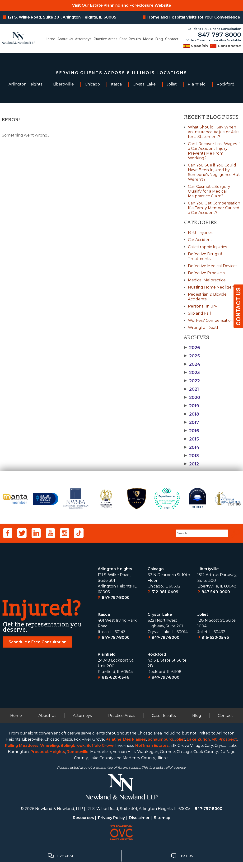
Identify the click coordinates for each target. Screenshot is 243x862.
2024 (192, 364)
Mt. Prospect (224, 739)
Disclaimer (139, 817)
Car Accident (200, 239)
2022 (192, 381)
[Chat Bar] (121, 856)
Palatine (114, 739)
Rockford (157, 654)
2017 (191, 422)
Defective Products (206, 273)
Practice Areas (105, 39)
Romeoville (78, 751)
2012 (191, 464)
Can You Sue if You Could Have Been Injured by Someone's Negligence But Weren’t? (214, 172)
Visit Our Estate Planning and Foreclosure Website (121, 5)
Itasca (104, 614)
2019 (191, 405)
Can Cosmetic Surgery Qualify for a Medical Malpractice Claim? (209, 191)
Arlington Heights (115, 569)
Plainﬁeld (107, 654)
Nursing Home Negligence (213, 287)
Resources (83, 817)
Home (50, 39)
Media (148, 39)
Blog (159, 39)
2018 (191, 414)
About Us (65, 39)
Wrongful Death (204, 327)
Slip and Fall (199, 313)
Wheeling (49, 745)
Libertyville (208, 569)
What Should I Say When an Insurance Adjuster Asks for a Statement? (213, 132)
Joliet (202, 614)
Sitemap (162, 817)
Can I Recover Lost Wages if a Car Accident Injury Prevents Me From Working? (214, 151)
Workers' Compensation (210, 320)
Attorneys (83, 39)
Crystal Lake (160, 614)
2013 (191, 455)
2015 (191, 439)
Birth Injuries (200, 232)
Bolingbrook (73, 745)
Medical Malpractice (207, 280)
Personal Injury (202, 306)
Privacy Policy (111, 817)
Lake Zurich (198, 739)
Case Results (130, 39)
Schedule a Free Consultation (37, 642)
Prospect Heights (47, 751)
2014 (191, 447)
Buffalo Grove (100, 745)
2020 (192, 397)
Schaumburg (160, 739)
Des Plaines (134, 739)
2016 (191, 430)
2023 (192, 372)
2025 (192, 356)
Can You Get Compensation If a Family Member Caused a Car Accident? (214, 208)
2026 (192, 347)
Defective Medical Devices (212, 266)
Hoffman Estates (152, 745)
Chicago (156, 569)
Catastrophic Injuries (207, 247)
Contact (171, 39)
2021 (191, 389)
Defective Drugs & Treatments (205, 256)
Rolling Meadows (21, 745)
